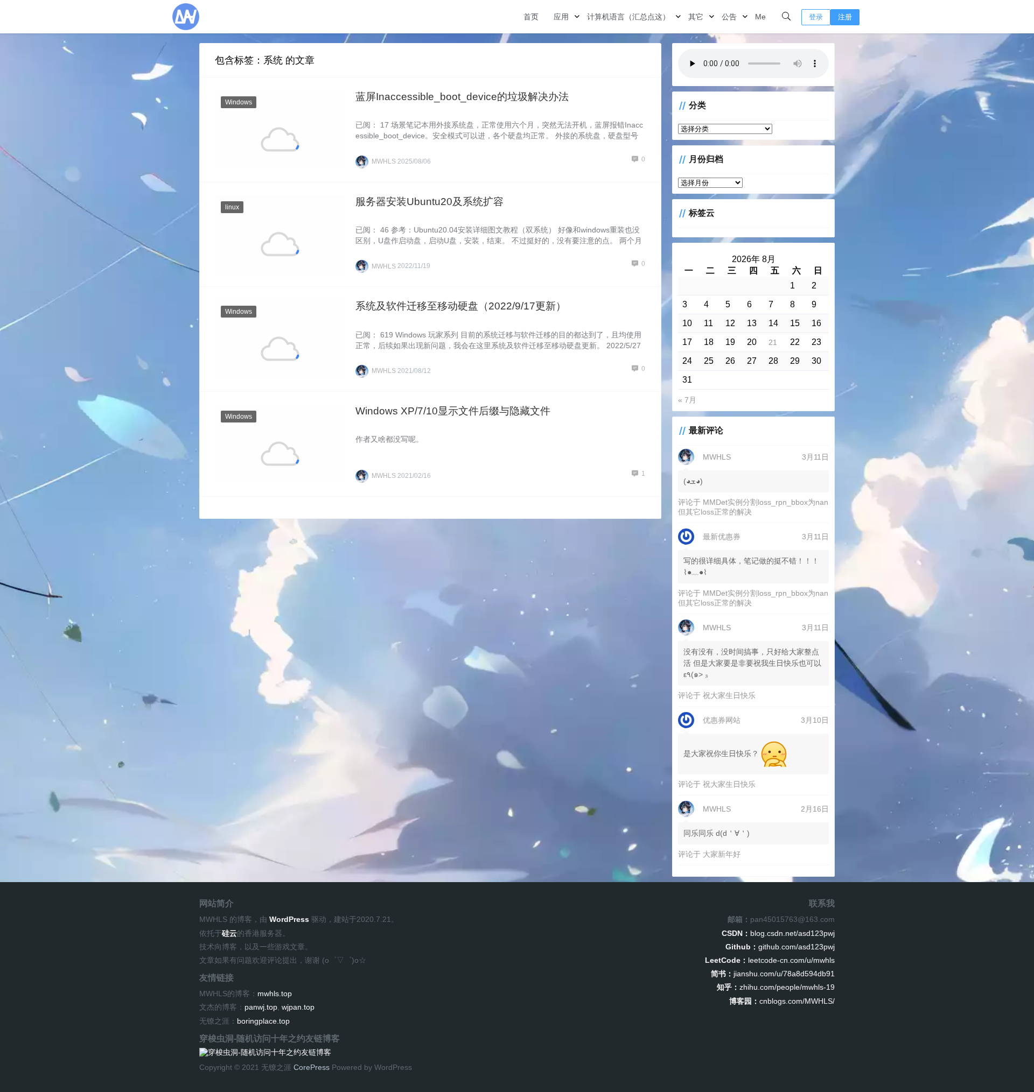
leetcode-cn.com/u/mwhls (770, 960)
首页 (531, 16)
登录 (816, 17)
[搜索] (786, 17)
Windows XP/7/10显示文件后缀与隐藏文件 (452, 411)
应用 (561, 16)
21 (772, 342)
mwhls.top (274, 993)
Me (760, 16)
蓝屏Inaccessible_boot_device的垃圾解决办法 (462, 96)
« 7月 (687, 400)
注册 (845, 17)
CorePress (312, 1067)
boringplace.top (263, 1021)
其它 (695, 16)
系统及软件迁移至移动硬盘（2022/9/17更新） (460, 306)
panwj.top (260, 1007)
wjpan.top (298, 1007)
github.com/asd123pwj (780, 946)
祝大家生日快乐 (729, 695)
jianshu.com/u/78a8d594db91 (773, 973)
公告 (729, 16)
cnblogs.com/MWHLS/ (782, 1001)
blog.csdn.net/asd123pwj (778, 933)
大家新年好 (721, 854)
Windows (238, 102)
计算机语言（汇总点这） (628, 16)
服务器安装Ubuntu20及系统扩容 (429, 201)
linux (232, 207)
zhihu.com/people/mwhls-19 (776, 987)
